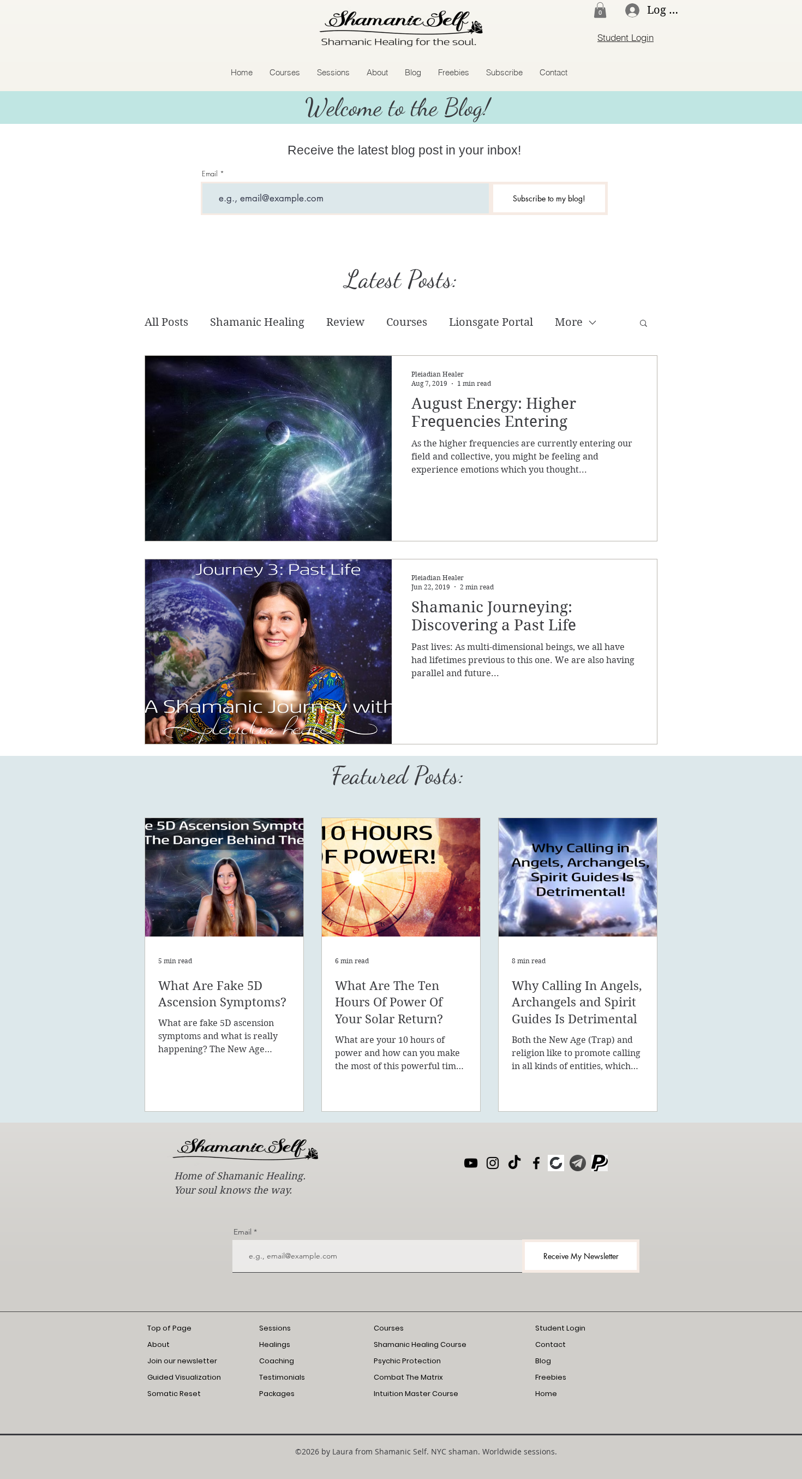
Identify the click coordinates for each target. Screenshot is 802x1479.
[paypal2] (599, 1163)
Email (210, 173)
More (569, 322)
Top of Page (169, 1328)
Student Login (560, 1328)
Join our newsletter (182, 1361)
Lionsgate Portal (491, 322)
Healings (274, 1344)
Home (546, 1393)
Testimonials (282, 1377)
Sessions (275, 1328)
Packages (277, 1393)
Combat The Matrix (408, 1377)
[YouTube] (471, 1163)
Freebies (550, 1377)
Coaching (276, 1361)
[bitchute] (556, 1163)
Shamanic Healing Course (420, 1344)
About (158, 1344)
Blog (543, 1361)
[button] (600, 10)
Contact (550, 1344)
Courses (406, 322)
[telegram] (578, 1163)
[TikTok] (514, 1163)
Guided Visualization (184, 1377)
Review (345, 322)
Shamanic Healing (257, 322)
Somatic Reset (174, 1393)
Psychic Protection (407, 1361)
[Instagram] (492, 1163)
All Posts (166, 322)
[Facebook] (536, 1163)
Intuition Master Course (416, 1393)
